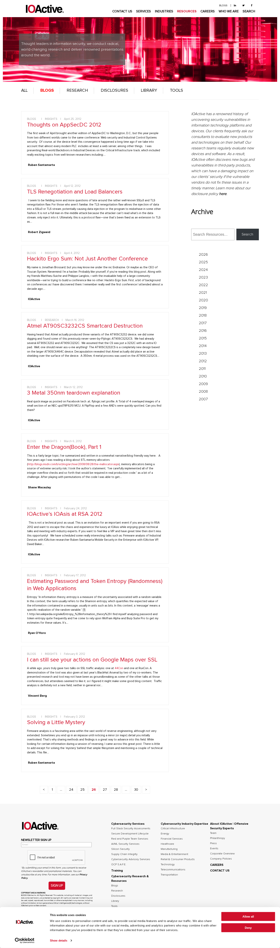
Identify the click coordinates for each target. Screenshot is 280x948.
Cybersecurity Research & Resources (130, 878)
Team (213, 833)
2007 (203, 399)
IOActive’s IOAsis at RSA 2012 (64, 514)
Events (214, 848)
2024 (203, 270)
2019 (203, 308)
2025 (203, 262)
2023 (203, 277)
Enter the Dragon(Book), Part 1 (64, 447)
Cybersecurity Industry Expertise (184, 823)
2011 (202, 369)
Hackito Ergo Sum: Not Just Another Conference (87, 259)
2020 (203, 300)
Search (247, 234)
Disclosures (114, 90)
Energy (165, 833)
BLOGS (223, 5)
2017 (203, 323)
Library (149, 90)
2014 (203, 346)
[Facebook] (251, 5)
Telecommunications (173, 869)
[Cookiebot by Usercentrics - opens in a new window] (24, 940)
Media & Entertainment (174, 854)
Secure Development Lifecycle (130, 833)
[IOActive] (45, 9)
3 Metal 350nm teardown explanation (73, 393)
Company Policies (221, 858)
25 (82, 789)
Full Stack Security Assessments (130, 828)
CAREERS (208, 11)
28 (116, 789)
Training (117, 870)
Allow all (248, 916)
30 (136, 789)
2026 (203, 254)
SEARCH (249, 11)
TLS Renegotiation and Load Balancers (74, 192)
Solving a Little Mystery (56, 722)
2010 (203, 376)
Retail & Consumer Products (178, 859)
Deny (248, 927)
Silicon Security (120, 849)
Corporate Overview (222, 853)
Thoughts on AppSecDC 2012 (64, 125)
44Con (119, 668)
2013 (203, 353)
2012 (203, 361)
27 (105, 789)
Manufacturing (169, 849)
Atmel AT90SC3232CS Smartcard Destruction (85, 326)
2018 (203, 315)
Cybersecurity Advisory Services (130, 859)
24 (71, 789)
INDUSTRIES (164, 11)
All (24, 90)
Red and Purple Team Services (129, 838)
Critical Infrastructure (173, 828)
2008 (203, 391)
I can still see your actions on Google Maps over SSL (92, 660)
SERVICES (143, 11)
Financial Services (172, 838)
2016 (203, 331)
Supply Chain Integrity (124, 854)
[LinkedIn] (235, 5)
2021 (203, 293)
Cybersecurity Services (128, 823)
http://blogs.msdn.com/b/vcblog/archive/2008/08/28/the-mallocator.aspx (73, 464)
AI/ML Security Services (125, 844)
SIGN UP (57, 885)
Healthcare (167, 844)
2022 (203, 285)
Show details (58, 940)
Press (213, 843)
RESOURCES (187, 11)
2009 (203, 384)
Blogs (47, 90)
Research (77, 90)
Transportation (169, 874)
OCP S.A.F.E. (118, 864)
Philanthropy (217, 838)
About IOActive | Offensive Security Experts (229, 826)
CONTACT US (122, 11)
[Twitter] (243, 5)
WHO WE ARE (229, 11)
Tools (176, 90)
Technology (168, 864)
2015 (203, 338)
